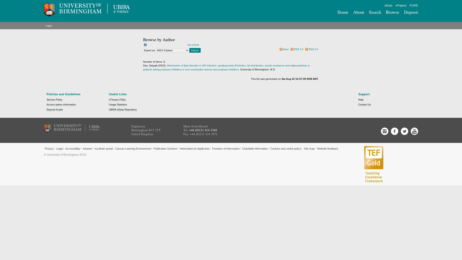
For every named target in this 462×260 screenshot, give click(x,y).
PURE (414, 5)
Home (342, 12)
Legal (59, 148)
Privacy (49, 148)
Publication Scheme (165, 148)
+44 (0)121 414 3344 (203, 130)
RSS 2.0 (313, 49)
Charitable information (255, 148)
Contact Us (364, 104)
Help (360, 99)
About (358, 12)
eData (388, 5)
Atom (286, 49)
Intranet (87, 148)
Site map (309, 148)
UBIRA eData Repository (123, 109)
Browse (392, 12)
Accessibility (72, 148)
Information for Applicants (195, 148)
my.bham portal (103, 148)
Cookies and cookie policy (285, 148)
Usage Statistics (118, 104)
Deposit (411, 12)
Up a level (193, 44)
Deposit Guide (55, 109)
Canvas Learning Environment (133, 148)
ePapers (401, 5)
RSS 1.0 (298, 49)
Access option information (61, 104)
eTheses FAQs (117, 99)
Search (375, 12)
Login (49, 25)
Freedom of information (225, 148)
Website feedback (327, 148)
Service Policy (54, 99)
